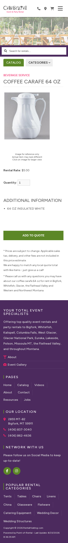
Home (7, 385)
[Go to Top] (62, 537)
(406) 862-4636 (19, 435)
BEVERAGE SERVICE (16, 75)
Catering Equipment (17, 513)
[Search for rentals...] (5, 51)
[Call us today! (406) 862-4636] (38, 8)
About (11, 357)
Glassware (24, 504)
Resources (10, 399)
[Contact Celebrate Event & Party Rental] (45, 8)
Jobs (27, 399)
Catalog (13, 62)
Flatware (44, 504)
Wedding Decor (48, 513)
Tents (7, 496)
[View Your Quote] (52, 8)
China (7, 504)
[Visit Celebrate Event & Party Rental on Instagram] (16, 471)
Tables (21, 496)
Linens (51, 496)
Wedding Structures (17, 521)
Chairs (36, 496)
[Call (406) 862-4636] (5, 435)
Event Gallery (17, 364)
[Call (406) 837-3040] (5, 429)
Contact (24, 392)
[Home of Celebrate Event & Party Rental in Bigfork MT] (15, 9)
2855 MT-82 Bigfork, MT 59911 (20, 421)
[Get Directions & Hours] (5, 419)
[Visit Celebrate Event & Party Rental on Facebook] (7, 471)
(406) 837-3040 (20, 429)
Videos (39, 385)
